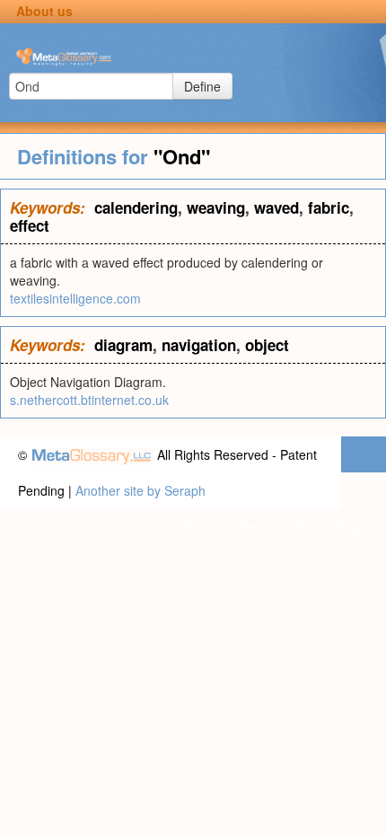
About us (44, 11)
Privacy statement (232, 526)
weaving (216, 207)
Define (202, 86)
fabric (328, 207)
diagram (123, 345)
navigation (199, 345)
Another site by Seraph (140, 490)
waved (276, 207)
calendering (136, 207)
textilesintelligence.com (75, 298)
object (267, 345)
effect (29, 225)
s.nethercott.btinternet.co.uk (89, 400)
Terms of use (331, 526)
